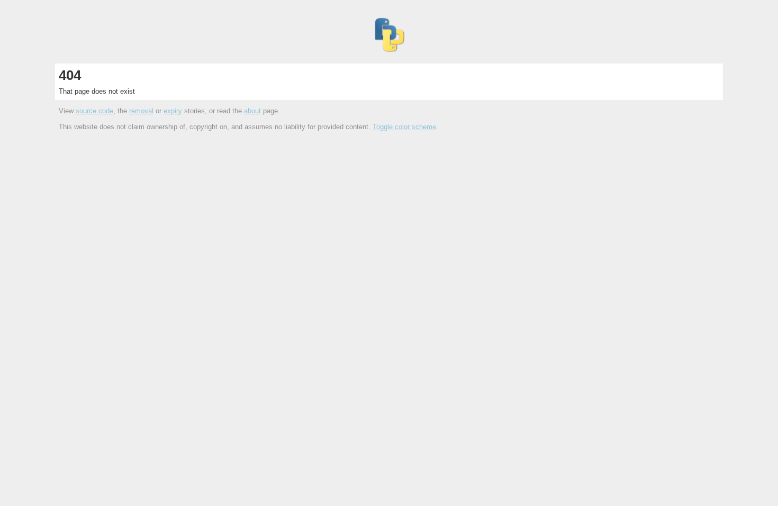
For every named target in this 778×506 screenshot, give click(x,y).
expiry (173, 111)
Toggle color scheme (404, 127)
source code (94, 111)
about (252, 111)
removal (141, 111)
